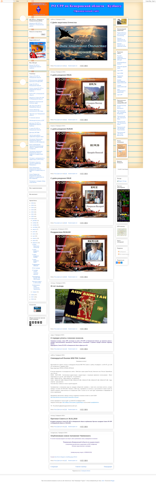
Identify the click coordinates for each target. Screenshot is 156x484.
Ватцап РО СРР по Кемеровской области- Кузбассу (35, 67)
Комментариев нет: (73, 65)
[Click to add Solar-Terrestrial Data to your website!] (123, 221)
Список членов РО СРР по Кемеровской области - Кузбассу (36, 90)
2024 (32, 207)
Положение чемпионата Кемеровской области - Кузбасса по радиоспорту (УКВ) (36, 153)
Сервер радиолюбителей (121, 86)
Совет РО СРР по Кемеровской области (35, 85)
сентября (35, 227)
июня (34, 233)
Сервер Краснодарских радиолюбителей (121, 81)
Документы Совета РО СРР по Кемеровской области (36, 98)
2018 (32, 294)
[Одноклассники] (119, 263)
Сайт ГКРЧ (120, 70)
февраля (35, 242)
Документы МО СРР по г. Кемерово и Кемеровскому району (36, 25)
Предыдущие (108, 466)
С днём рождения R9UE (61, 178)
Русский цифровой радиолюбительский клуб (121, 57)
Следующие (54, 466)
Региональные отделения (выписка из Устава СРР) (36, 80)
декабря (35, 220)
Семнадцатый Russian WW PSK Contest (68, 358)
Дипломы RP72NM (34, 132)
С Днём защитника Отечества (64, 23)
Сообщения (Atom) (85, 470)
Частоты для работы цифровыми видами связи (36, 136)
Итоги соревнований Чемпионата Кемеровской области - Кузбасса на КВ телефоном (36, 146)
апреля (35, 238)
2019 (32, 218)
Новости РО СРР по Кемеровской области (35, 77)
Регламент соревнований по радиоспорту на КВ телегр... (37, 158)
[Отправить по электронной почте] (81, 66)
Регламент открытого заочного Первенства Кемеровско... (35, 163)
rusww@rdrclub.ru (95, 402)
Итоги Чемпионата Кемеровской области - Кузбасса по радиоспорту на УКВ (37, 169)
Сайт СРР (119, 94)
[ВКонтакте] (117, 263)
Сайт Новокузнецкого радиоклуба (121, 91)
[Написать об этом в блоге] (82, 66)
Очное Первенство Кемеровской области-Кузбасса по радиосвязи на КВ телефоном (36, 176)
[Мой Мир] (121, 263)
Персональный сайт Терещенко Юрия (121, 118)
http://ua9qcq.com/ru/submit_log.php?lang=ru (73, 402)
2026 (32, 203)
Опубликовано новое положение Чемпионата (71, 436)
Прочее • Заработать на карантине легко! (121, 40)
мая (34, 236)
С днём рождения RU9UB (62, 129)
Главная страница (80, 466)
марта (34, 240)
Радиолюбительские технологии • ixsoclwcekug (121, 34)
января (35, 292)
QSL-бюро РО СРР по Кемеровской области (35, 106)
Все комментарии (124, 254)
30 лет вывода (57, 286)
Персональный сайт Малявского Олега (121, 123)
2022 (32, 212)
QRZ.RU (124, 155)
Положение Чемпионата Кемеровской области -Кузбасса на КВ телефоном (36, 141)
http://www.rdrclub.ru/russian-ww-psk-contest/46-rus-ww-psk (65, 397)
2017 (32, 297)
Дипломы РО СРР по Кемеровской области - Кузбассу (35, 124)
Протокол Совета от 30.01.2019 (64, 419)
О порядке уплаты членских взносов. (67, 338)
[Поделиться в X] (84, 66)
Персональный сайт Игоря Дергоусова (121, 134)
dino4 (103, 480)
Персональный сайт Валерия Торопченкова (121, 128)
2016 (32, 299)
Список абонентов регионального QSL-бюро (36, 110)
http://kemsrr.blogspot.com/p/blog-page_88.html (65, 457)
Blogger (112, 480)
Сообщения (122, 251)
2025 (32, 205)
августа (35, 229)
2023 (32, 209)
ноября (35, 222)
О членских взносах (34, 117)
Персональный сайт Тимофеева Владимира (121, 112)
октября (35, 225)
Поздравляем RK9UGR (61, 232)
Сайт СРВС (120, 73)
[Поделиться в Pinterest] (87, 66)
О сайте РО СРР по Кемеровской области (35, 129)
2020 (32, 216)
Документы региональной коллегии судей (36, 102)
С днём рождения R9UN (61, 75)
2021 (32, 214)
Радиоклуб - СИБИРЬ (120, 76)
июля (34, 231)
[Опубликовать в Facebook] (85, 66)
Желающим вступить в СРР (36, 120)
